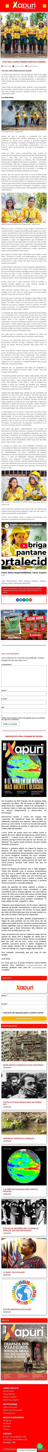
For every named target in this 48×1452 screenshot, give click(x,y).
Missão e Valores (10, 1397)
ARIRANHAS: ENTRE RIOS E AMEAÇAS (18, 1138)
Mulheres (43, 581)
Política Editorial (10, 1407)
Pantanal (35, 66)
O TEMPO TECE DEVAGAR (14, 1272)
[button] (7, 6)
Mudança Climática (31, 581)
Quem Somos (8, 1391)
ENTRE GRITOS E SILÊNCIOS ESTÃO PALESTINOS (23, 1065)
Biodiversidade (12, 581)
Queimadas (18, 583)
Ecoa (3, 575)
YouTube (6, 1426)
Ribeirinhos (26, 583)
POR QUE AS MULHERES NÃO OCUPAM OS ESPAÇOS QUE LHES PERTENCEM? (21, 1229)
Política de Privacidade (12, 1410)
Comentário (6, 664)
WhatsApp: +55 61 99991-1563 (15, 1439)
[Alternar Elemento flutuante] (40, 1446)
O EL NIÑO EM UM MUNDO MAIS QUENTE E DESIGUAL (20, 1190)
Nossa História (9, 1394)
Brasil (20, 581)
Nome (4, 690)
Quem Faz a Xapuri (11, 1400)
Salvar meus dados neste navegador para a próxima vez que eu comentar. (23, 718)
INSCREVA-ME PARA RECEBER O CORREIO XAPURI (23, 1013)
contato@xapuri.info (39, 967)
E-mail (4, 699)
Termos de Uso (9, 1413)
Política (10, 583)
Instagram (7, 1420)
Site (2, 707)
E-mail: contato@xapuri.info (14, 1436)
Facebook (7, 1423)
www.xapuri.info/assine (34, 965)
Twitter (6, 1429)
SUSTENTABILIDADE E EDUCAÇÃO (17, 1309)
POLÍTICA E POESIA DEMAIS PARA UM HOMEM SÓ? (22, 1103)
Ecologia (30, 66)
